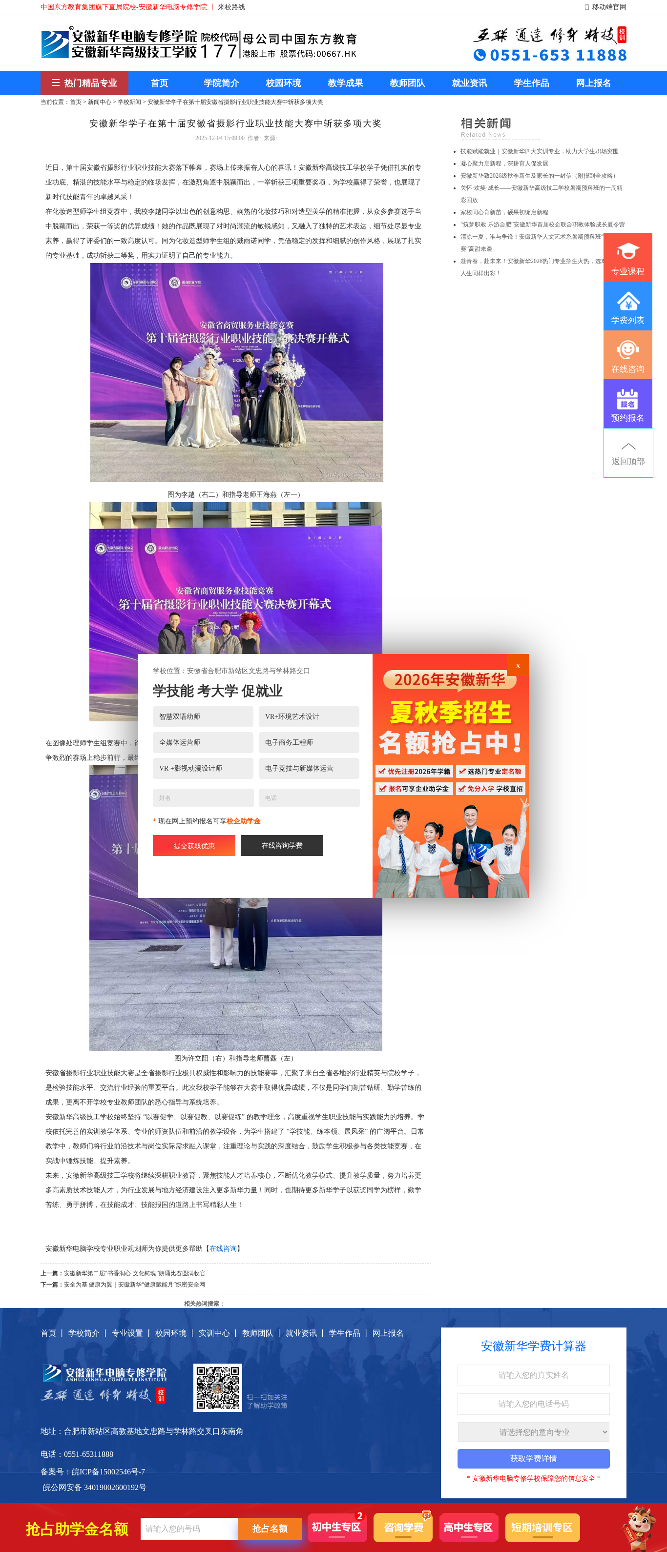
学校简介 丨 (88, 1333)
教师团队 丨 (262, 1333)
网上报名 (388, 1333)
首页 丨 (53, 1333)
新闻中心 (99, 102)
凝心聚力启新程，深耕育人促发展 (504, 163)
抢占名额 (270, 1528)
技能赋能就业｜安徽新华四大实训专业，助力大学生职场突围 (539, 151)
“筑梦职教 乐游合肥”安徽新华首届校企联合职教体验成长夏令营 (542, 224)
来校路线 (231, 7)
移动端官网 (609, 7)
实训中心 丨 (219, 1333)
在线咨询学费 (282, 845)
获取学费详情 (533, 1458)
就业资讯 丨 (306, 1333)
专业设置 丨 (132, 1333)
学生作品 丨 (349, 1333)
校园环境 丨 (175, 1333)
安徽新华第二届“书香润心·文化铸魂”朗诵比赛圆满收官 (135, 1273)
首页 (76, 102)
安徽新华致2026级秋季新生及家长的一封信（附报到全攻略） (539, 175)
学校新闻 (129, 102)
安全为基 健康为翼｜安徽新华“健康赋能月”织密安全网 (134, 1284)
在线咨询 (223, 1248)
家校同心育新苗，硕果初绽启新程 (504, 212)
